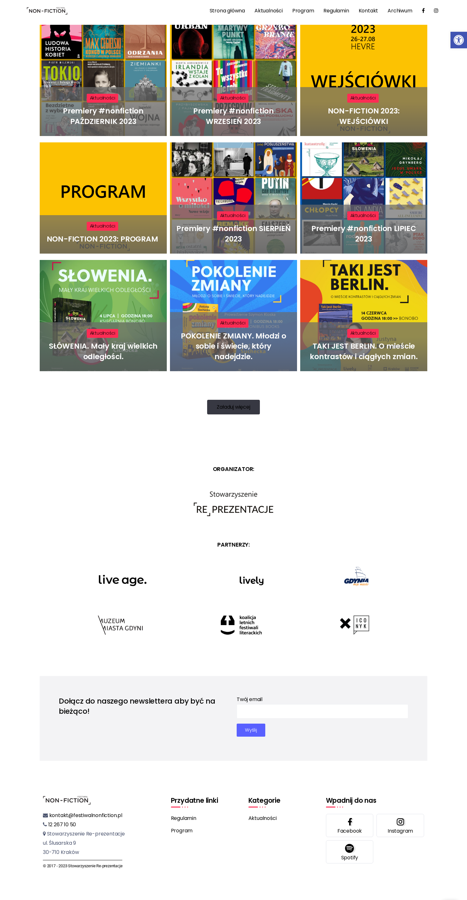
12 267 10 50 (61, 824)
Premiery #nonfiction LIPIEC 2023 (363, 233)
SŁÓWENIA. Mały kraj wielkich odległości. (103, 351)
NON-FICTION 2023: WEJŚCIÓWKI (364, 116)
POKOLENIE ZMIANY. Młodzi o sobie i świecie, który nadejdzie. (233, 346)
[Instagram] (400, 825)
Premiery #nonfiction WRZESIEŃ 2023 (233, 116)
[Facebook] (349, 825)
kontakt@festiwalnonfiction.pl (85, 815)
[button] (458, 40)
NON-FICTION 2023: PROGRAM (103, 239)
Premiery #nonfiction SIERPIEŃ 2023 (233, 233)
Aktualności (102, 98)
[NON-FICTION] (47, 10)
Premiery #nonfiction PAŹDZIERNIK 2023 (103, 116)
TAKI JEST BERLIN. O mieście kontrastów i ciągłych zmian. (363, 351)
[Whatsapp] (349, 852)
